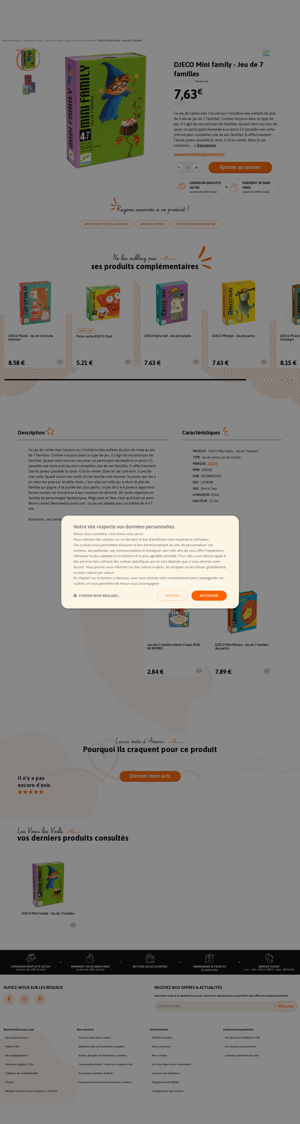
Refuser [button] (172, 595)
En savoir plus (170, 583)
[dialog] (150, 562)
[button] (97, 595)
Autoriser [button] (209, 595)
